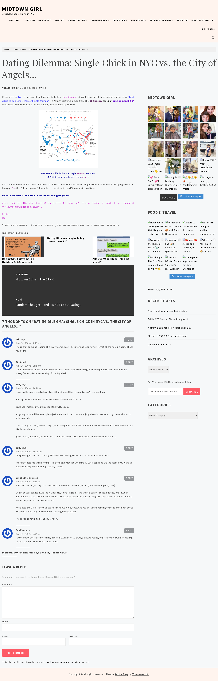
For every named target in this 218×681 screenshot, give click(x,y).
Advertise (182, 20)
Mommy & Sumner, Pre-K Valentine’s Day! (169, 327)
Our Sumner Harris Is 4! (160, 344)
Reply (129, 339)
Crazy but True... (44, 225)
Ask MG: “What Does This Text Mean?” (111, 260)
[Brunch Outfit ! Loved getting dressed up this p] (156, 183)
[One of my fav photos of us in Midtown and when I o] (173, 114)
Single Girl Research (105, 225)
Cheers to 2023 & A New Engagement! (167, 335)
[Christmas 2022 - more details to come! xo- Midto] (156, 166)
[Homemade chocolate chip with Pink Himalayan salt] (173, 229)
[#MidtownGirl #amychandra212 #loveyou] (173, 166)
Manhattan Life (76, 20)
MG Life (85, 225)
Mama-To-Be (137, 20)
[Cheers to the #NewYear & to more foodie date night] (190, 229)
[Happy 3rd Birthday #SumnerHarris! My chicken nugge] (173, 183)
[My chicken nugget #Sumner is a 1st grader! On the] (190, 114)
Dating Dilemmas (16, 225)
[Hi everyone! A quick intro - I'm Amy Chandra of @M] (190, 263)
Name (6, 621)
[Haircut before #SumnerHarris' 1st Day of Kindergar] (173, 131)
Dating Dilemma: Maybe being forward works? (65, 239)
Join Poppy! (45, 20)
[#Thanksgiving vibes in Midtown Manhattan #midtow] (156, 114)
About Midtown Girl (203, 20)
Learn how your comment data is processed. (66, 662)
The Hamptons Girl (160, 20)
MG (44, 87)
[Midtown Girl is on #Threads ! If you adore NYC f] (190, 131)
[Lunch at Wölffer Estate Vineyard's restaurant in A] (173, 263)
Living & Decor (99, 20)
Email (6, 636)
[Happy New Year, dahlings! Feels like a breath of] (156, 149)
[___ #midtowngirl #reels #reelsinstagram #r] (190, 183)
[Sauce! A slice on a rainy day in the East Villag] (190, 246)
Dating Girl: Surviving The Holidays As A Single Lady (18, 260)
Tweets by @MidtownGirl (161, 289)
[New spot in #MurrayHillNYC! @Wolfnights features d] (156, 229)
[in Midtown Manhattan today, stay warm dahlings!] (190, 166)
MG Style (14, 20)
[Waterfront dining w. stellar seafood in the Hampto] (208, 229)
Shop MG (30, 20)
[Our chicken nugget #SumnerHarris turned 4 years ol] (208, 149)
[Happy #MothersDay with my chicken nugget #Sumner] (208, 114)
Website (73, 636)
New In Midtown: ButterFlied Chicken (167, 310)
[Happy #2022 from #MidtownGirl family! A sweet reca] (208, 166)
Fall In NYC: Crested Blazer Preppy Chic (168, 319)
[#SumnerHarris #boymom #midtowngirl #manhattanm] (190, 149)
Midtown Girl (22, 8)
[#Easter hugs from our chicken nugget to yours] (208, 131)
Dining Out (119, 20)
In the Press (208, 29)
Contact (60, 20)
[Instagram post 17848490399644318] (208, 183)
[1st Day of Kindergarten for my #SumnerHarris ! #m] (156, 131)
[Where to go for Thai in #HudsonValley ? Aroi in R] (208, 246)
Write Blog (121, 674)
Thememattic (140, 674)
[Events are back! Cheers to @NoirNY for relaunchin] (173, 246)
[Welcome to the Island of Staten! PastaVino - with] (156, 246)
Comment (8, 584)
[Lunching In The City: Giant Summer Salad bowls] (156, 263)
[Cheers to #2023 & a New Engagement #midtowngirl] (173, 149)
